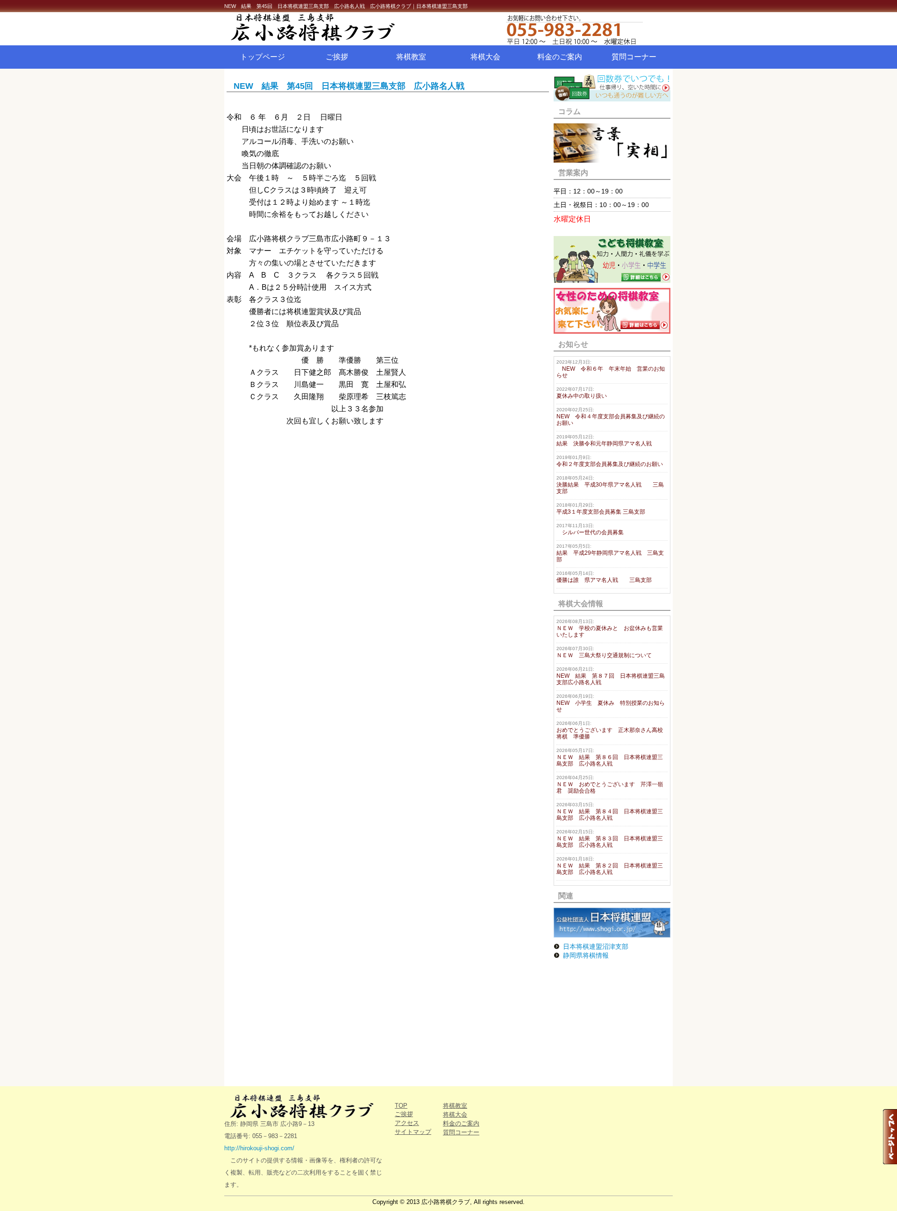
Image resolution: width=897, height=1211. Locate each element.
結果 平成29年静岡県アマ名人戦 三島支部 (610, 553)
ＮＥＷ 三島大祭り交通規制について (604, 652)
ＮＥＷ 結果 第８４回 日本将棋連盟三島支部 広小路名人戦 (609, 811)
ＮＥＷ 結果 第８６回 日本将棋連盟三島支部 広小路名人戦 (609, 757)
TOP (401, 1105)
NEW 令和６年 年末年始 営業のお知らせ (610, 369)
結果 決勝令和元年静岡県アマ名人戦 (604, 440)
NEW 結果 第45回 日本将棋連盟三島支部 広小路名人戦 (349, 86)
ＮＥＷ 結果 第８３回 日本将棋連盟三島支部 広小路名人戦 (609, 838)
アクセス (407, 1122)
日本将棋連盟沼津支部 (595, 946)
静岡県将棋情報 (586, 955)
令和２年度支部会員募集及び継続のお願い (609, 461)
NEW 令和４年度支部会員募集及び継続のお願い (610, 416)
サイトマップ (413, 1131)
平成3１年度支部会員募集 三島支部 (600, 508)
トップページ (262, 57)
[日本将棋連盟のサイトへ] (612, 935)
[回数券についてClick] (612, 99)
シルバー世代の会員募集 (590, 529)
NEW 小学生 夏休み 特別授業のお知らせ (610, 703)
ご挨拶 (337, 57)
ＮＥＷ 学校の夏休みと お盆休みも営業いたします (609, 628)
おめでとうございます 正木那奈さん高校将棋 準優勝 (609, 730)
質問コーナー (634, 57)
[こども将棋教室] (612, 280)
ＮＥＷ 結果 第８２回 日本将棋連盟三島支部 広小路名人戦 (609, 865)
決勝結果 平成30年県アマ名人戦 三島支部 (610, 484)
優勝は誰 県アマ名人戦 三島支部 (604, 577)
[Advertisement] (612, 1023)
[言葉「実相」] (612, 160)
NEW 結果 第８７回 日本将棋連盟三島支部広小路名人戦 (610, 676)
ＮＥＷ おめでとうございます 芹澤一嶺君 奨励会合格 (609, 784)
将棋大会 (485, 57)
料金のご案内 (559, 57)
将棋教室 (411, 57)
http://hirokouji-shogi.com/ (259, 1148)
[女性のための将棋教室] (612, 332)
